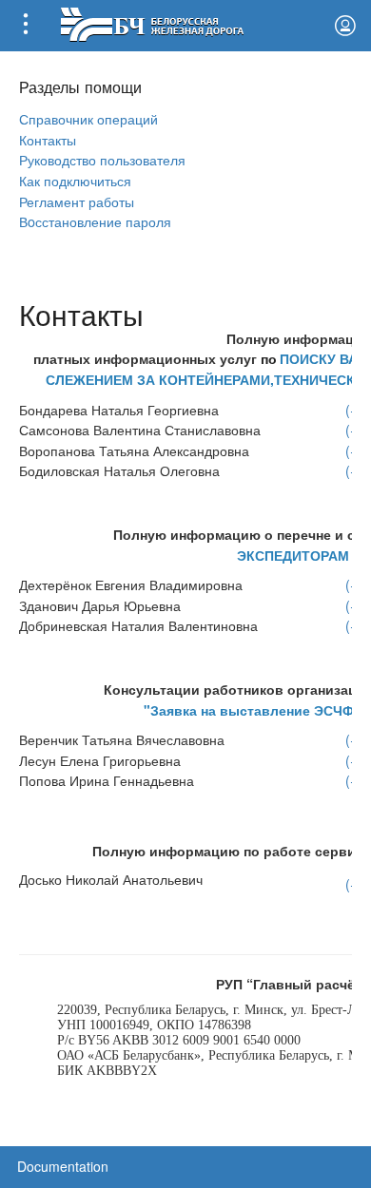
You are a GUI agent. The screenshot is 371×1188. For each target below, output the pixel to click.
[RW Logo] (152, 22)
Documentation (62, 1166)
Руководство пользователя (102, 159)
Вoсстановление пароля (95, 221)
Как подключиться (75, 180)
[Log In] (345, 25)
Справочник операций (88, 118)
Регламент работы (76, 201)
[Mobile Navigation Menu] (25, 25)
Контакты (47, 139)
